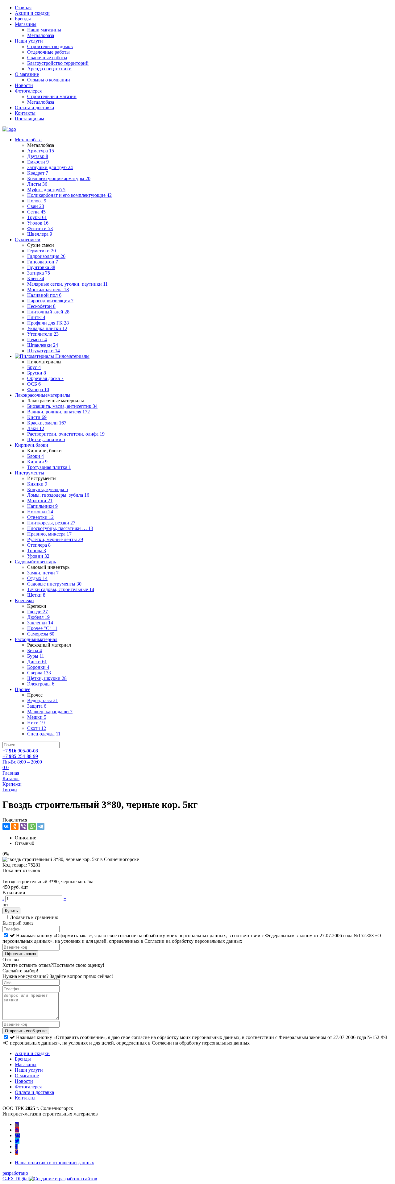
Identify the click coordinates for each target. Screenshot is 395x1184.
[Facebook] (16, 1146)
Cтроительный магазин (52, 96)
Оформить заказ (20, 953)
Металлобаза (40, 35)
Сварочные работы (47, 57)
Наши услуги (29, 40)
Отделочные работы (48, 52)
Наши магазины (44, 29)
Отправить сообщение (26, 1031)
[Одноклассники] (15, 826)
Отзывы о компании (48, 79)
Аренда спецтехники (49, 68)
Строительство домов (50, 46)
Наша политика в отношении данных (54, 1162)
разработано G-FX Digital (15, 1175)
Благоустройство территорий (58, 63)
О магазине (27, 74)
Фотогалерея (28, 90)
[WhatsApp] (32, 826)
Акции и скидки (32, 13)
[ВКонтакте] (6, 826)
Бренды (23, 18)
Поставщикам (29, 118)
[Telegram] (40, 826)
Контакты (25, 113)
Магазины (25, 24)
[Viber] (23, 826)
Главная (23, 7)
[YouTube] (17, 1129)
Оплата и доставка (34, 107)
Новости (24, 85)
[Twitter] (17, 1141)
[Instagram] (17, 1124)
